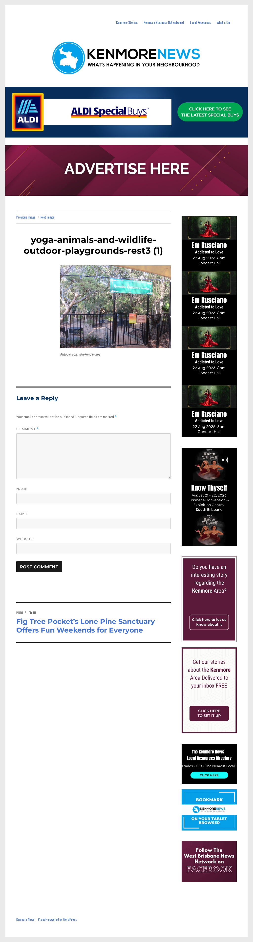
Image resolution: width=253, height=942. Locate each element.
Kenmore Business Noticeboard (164, 22)
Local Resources (200, 22)
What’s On (223, 22)
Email (22, 514)
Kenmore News (25, 919)
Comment (27, 429)
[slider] (214, 542)
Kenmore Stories (127, 22)
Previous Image (25, 217)
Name (21, 489)
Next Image (47, 217)
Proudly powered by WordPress (57, 919)
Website (24, 539)
